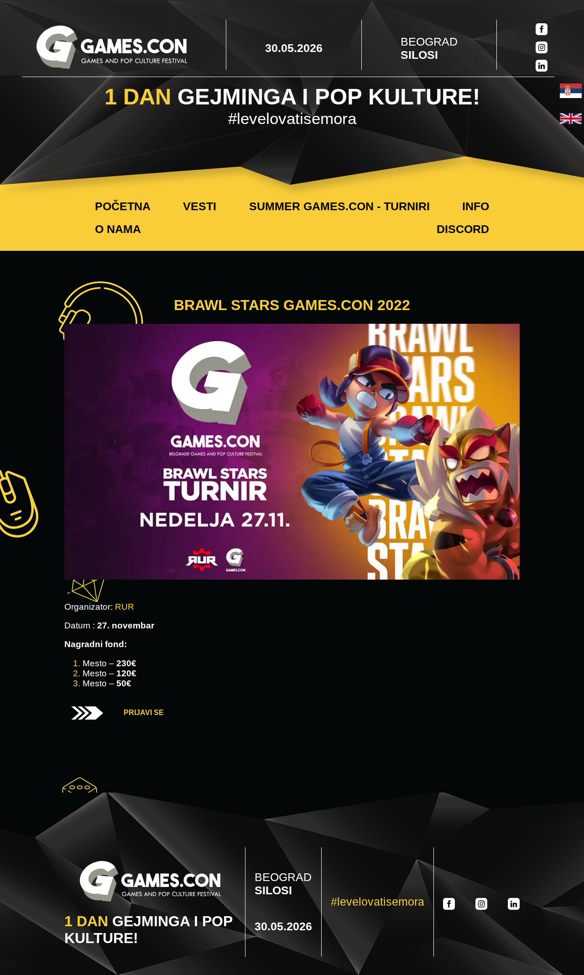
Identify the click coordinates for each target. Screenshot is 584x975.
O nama (118, 229)
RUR (124, 607)
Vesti (199, 206)
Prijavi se (144, 712)
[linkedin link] (542, 66)
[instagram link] (542, 48)
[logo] (111, 48)
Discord (463, 229)
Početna (123, 206)
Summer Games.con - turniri (339, 206)
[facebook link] (542, 30)
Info (475, 206)
